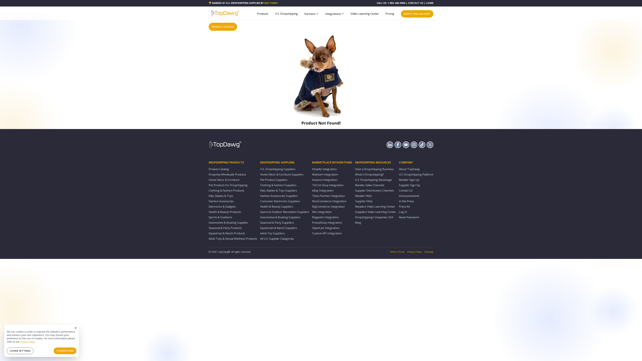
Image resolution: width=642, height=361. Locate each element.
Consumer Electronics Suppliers (280, 201)
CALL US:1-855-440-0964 (391, 3)
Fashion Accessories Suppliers (279, 196)
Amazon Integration (324, 180)
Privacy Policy (27, 341)
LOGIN (429, 3)
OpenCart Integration (325, 228)
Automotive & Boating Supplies (228, 222)
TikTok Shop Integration (327, 185)
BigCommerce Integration (328, 206)
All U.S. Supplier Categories (277, 238)
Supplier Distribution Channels (374, 190)
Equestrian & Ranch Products (227, 233)
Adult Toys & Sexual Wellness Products (233, 238)
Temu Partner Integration (328, 196)
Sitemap (428, 251)
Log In (403, 212)
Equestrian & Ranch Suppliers (278, 228)
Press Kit (404, 206)
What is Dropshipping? (369, 174)
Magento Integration (325, 217)
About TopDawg (409, 169)
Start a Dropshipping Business (374, 169)
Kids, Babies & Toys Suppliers (278, 190)
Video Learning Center (365, 14)
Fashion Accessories (221, 201)
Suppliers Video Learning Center (375, 212)
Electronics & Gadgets (222, 206)
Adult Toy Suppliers (272, 233)
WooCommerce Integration (329, 201)
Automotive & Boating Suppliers (280, 217)
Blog (358, 222)
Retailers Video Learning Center (375, 206)
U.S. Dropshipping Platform (416, 174)
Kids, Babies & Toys (221, 196)
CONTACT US (415, 3)
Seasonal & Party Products (225, 228)
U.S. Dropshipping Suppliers (277, 169)
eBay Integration (322, 190)
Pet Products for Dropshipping (228, 185)
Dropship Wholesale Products (227, 174)
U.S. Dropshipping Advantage (373, 180)
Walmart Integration (325, 174)
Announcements (409, 196)
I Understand (65, 350)
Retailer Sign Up (409, 180)
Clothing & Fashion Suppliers (278, 185)
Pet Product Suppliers (273, 180)
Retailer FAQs (363, 196)
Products (262, 14)
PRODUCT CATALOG (222, 26)
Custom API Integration (327, 233)
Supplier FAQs (364, 201)
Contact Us (406, 190)
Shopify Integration (324, 169)
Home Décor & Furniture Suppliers (281, 174)
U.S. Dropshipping (286, 14)
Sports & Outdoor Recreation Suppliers (284, 212)
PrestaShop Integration (327, 222)
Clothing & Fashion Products (226, 190)
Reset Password (409, 217)
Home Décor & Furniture (224, 180)
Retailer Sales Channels (369, 185)
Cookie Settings (20, 350)
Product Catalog (219, 169)
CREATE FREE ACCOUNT (417, 13)
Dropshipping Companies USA (374, 217)
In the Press (406, 201)
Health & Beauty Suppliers (276, 206)
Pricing (390, 14)
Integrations (333, 14)
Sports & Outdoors (220, 217)
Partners (309, 14)
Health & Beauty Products (225, 212)
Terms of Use (397, 251)
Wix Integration (322, 212)
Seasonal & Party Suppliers (277, 222)
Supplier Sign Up (409, 185)
